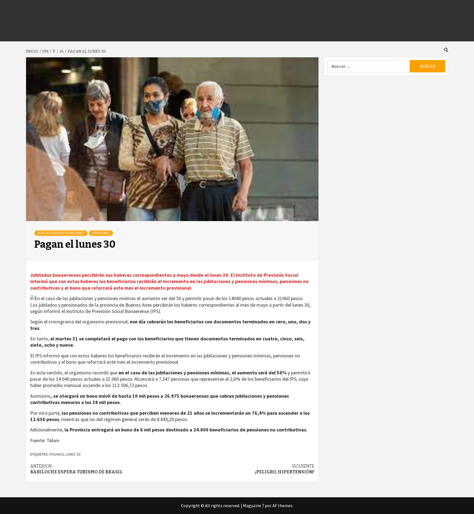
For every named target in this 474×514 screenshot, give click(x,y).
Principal (101, 233)
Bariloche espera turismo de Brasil (76, 469)
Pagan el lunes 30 (64, 454)
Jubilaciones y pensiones (61, 233)
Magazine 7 (253, 505)
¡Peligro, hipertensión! (284, 469)
